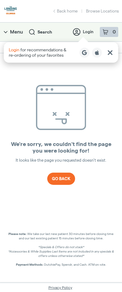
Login (88, 31)
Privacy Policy (60, 287)
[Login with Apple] (97, 53)
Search (45, 31)
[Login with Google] (84, 53)
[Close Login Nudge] (110, 53)
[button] (61, 52)
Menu (16, 31)
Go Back (61, 178)
